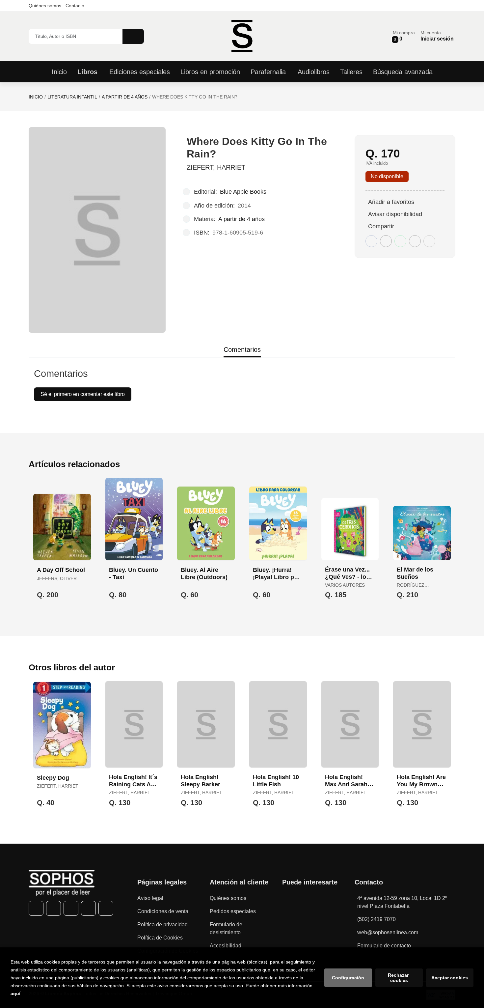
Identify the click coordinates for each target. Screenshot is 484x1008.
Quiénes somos (45, 5)
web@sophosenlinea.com (387, 932)
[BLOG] (105, 908)
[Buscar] (133, 36)
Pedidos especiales (233, 911)
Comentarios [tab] (242, 349)
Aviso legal (150, 898)
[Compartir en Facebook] (371, 241)
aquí (15, 993)
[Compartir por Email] (415, 241)
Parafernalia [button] (268, 71)
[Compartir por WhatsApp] (400, 241)
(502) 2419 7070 (376, 919)
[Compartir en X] (386, 241)
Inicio (36, 96)
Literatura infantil (72, 96)
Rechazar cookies (399, 977)
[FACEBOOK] (36, 908)
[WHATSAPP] (88, 908)
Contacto (75, 5)
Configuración (348, 977)
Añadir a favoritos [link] (391, 202)
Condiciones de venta (162, 911)
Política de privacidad (162, 924)
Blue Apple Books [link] (243, 191)
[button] (404, 36)
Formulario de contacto (384, 945)
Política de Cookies (160, 937)
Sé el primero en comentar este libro (82, 394)
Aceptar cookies (449, 977)
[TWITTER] (53, 908)
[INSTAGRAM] (71, 908)
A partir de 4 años (125, 96)
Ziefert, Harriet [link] (216, 167)
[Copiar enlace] (429, 241)
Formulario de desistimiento (226, 928)
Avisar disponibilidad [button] (395, 214)
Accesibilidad (225, 945)
